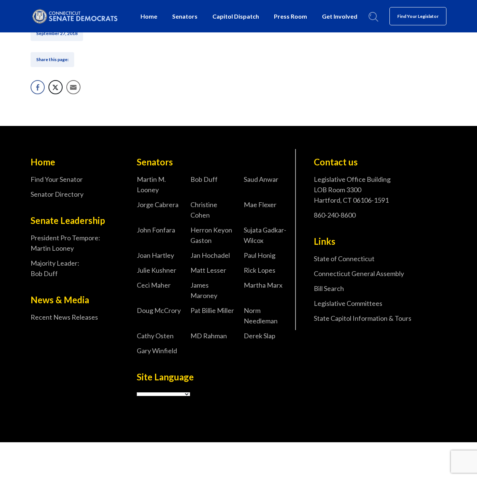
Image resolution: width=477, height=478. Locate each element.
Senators (185, 16)
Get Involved (339, 16)
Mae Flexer (260, 204)
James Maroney (203, 290)
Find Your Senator (57, 179)
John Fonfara (156, 230)
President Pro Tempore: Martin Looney (65, 243)
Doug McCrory (159, 310)
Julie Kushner (156, 270)
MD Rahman (208, 336)
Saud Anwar (261, 179)
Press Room (290, 16)
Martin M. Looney (151, 184)
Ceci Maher (154, 285)
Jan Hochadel (210, 255)
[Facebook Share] (38, 87)
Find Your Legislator (418, 16)
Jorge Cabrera (158, 204)
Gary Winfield (157, 350)
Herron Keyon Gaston (211, 235)
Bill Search (329, 288)
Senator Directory (57, 194)
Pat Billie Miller (212, 310)
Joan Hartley (155, 255)
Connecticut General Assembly (359, 273)
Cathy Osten (155, 336)
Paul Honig (259, 255)
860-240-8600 (335, 215)
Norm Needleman (261, 315)
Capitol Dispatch (235, 16)
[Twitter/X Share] (55, 87)
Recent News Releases (64, 317)
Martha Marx (263, 285)
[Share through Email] (73, 87)
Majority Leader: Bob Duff (55, 268)
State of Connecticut (344, 258)
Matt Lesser (208, 270)
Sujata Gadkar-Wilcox (265, 235)
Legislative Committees (348, 303)
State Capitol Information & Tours (362, 318)
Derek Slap (259, 336)
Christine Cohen (203, 209)
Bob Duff (204, 179)
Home (148, 16)
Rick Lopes (259, 270)
